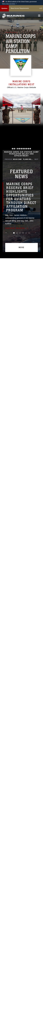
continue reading (15, 224)
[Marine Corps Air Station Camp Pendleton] (13, 16)
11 (30, 148)
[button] (9, 4)
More (21, 244)
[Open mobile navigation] (39, 15)
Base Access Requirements (20, 8)
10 (28, 148)
